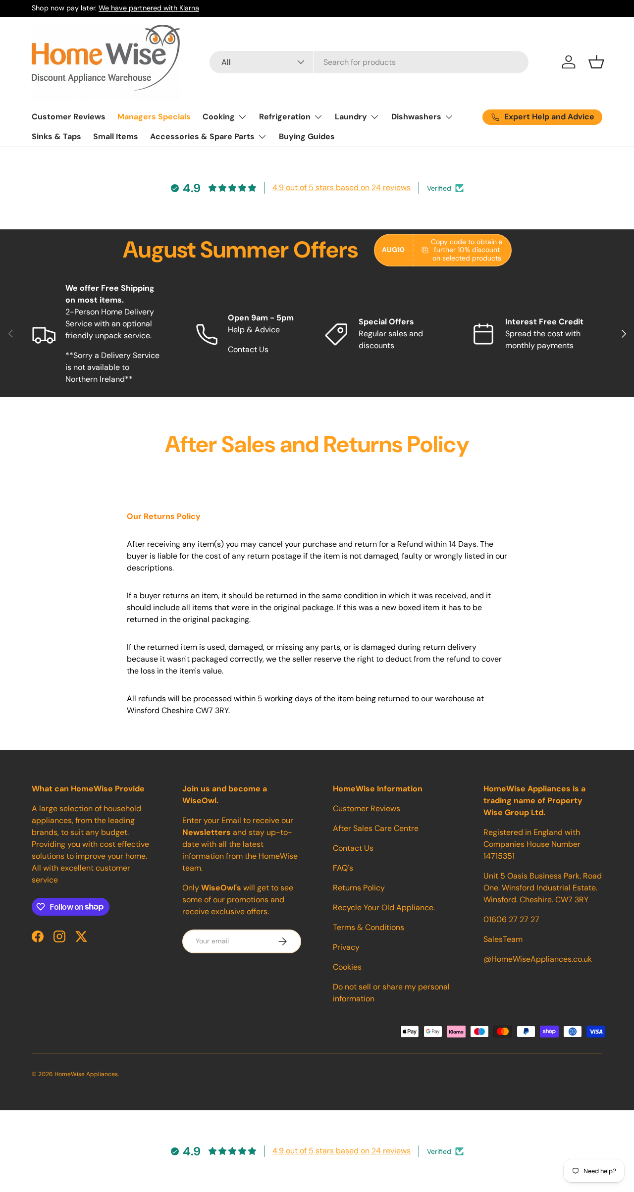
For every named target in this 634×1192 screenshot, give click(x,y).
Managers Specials (154, 116)
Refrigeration (285, 116)
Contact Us (353, 848)
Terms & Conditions (368, 927)
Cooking (219, 116)
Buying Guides (307, 136)
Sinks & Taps (56, 136)
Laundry (351, 116)
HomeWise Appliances (86, 1074)
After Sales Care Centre (376, 828)
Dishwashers (416, 116)
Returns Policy (359, 887)
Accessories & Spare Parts (202, 136)
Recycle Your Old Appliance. (384, 907)
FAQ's (343, 868)
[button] (596, 62)
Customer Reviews (69, 116)
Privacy (346, 947)
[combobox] (369, 62)
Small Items (115, 136)
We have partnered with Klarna (149, 7)
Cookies (347, 967)
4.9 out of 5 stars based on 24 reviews (341, 187)
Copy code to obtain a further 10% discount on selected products (467, 250)
